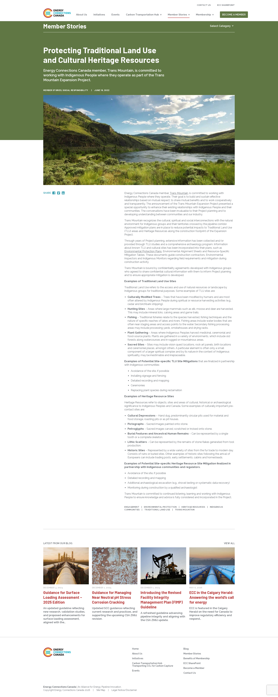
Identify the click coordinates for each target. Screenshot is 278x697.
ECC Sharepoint (226, 5)
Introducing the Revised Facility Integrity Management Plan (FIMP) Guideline (162, 599)
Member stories (52, 90)
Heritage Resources (193, 507)
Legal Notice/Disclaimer (124, 690)
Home (135, 648)
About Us (81, 14)
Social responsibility (75, 90)
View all (229, 543)
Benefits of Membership (196, 658)
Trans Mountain (179, 193)
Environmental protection (160, 507)
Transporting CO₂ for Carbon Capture (152, 666)
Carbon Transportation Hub (142, 14)
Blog (186, 648)
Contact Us (204, 5)
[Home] (57, 13)
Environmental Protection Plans (143, 251)
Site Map (100, 690)
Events (115, 14)
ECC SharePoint (192, 663)
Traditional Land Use (157, 509)
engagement (131, 507)
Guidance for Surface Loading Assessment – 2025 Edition (62, 597)
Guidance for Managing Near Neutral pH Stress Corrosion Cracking (111, 597)
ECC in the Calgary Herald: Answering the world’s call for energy (211, 597)
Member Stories (177, 14)
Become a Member (234, 14)
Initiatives (99, 14)
